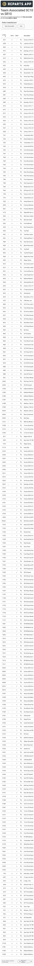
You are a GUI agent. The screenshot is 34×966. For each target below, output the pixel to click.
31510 (4, 499)
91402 (4, 723)
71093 (4, 576)
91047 (4, 693)
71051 (4, 561)
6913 (4, 106)
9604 (4, 256)
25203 (4, 466)
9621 (4, 271)
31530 (4, 510)
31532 (4, 513)
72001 (4, 623)
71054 (4, 565)
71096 (4, 587)
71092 (4, 572)
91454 (4, 770)
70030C (4, 521)
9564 (4, 227)
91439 (4, 763)
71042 (4, 543)
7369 (4, 146)
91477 (4, 792)
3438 (4, 43)
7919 (4, 197)
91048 (4, 697)
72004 (4, 631)
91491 (4, 807)
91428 (4, 745)
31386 (4, 396)
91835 (4, 866)
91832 (4, 855)
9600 (4, 245)
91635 (4, 822)
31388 (4, 403)
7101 (4, 135)
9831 (4, 352)
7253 (4, 142)
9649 (4, 440)
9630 (4, 278)
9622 (4, 275)
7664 (4, 190)
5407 (4, 877)
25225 (4, 480)
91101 (4, 421)
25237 (4, 484)
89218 (4, 410)
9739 (4, 443)
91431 (4, 752)
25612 (4, 488)
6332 (4, 65)
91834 (4, 862)
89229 (4, 414)
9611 (4, 436)
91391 (4, 715)
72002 (4, 627)
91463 (4, 774)
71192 (4, 605)
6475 (4, 84)
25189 (4, 454)
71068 (4, 568)
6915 (4, 109)
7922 (4, 201)
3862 (4, 47)
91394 (4, 719)
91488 (4, 800)
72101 (4, 653)
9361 (4, 219)
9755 (4, 300)
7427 (4, 153)
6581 (4, 899)
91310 (4, 429)
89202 (4, 668)
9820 (4, 326)
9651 (4, 928)
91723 (4, 840)
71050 (4, 557)
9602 (4, 252)
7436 (4, 175)
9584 (4, 241)
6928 (4, 131)
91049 (4, 701)
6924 (4, 120)
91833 (4, 858)
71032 (4, 535)
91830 (4, 847)
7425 (4, 150)
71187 (4, 594)
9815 (4, 308)
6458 (4, 73)
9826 (4, 344)
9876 (4, 355)
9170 (4, 212)
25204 (4, 469)
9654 (4, 939)
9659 (4, 293)
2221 (4, 39)
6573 (4, 888)
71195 (4, 616)
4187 (4, 54)
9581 (4, 238)
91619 (4, 818)
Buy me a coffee (22, 961)
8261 (4, 208)
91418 (4, 730)
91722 (4, 836)
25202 (4, 462)
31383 (4, 954)
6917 (4, 113)
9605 (4, 260)
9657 (4, 289)
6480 (4, 91)
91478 (4, 796)
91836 (4, 870)
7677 (4, 917)
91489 (4, 803)
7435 (4, 172)
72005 (4, 634)
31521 (4, 502)
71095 (4, 583)
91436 (4, 756)
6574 (4, 892)
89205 (4, 679)
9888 (4, 374)
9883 (4, 370)
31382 (4, 950)
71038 (4, 539)
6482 (4, 98)
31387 (4, 399)
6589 (4, 102)
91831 (4, 851)
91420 (4, 737)
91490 (4, 432)
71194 (4, 612)
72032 (4, 649)
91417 (4, 726)
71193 (4, 609)
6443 (4, 69)
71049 (4, 554)
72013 (4, 642)
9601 (4, 249)
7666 (4, 914)
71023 (4, 528)
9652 (4, 932)
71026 (4, 532)
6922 (4, 117)
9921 (4, 377)
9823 (4, 333)
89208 (4, 682)
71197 (4, 620)
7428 (4, 157)
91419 (4, 734)
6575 (4, 895)
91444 (4, 767)
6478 (4, 87)
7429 (4, 161)
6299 (4, 881)
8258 (4, 205)
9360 (4, 216)
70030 (4, 517)
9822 (4, 330)
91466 (4, 781)
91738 (4, 844)
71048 (4, 550)
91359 (4, 708)
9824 (4, 337)
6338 (4, 884)
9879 (4, 363)
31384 (4, 388)
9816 (4, 311)
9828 (4, 348)
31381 (4, 947)
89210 (4, 686)
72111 (4, 664)
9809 (4, 304)
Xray (21, 26)
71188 (4, 598)
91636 (4, 825)
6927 (4, 128)
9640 (4, 282)
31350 (4, 491)
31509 (4, 495)
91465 (4, 778)
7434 (4, 168)
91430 (4, 748)
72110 (4, 660)
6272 (4, 58)
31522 (4, 506)
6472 (4, 80)
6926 (4, 124)
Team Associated (9, 26)
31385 (4, 392)
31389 (4, 407)
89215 (4, 690)
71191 (4, 601)
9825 (4, 341)
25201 (4, 458)
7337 (4, 910)
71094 (4, 579)
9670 (4, 297)
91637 (4, 829)
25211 (4, 473)
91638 (4, 833)
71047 (4, 546)
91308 (4, 425)
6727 (4, 906)
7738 (4, 194)
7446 (4, 179)
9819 (4, 322)
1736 (4, 873)
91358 (4, 704)
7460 (4, 186)
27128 (4, 943)
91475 (4, 789)
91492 (4, 811)
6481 (4, 95)
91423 (4, 741)
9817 (4, 315)
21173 (4, 447)
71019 (4, 524)
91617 (4, 814)
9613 (4, 267)
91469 (4, 785)
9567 (4, 234)
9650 (4, 925)
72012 (4, 638)
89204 (4, 675)
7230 (4, 139)
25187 (4, 451)
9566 (4, 230)
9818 (4, 319)
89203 (4, 671)
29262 (4, 381)
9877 (4, 359)
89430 (4, 418)
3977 (4, 50)
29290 (4, 385)
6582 (4, 903)
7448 (4, 183)
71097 (4, 590)
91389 (4, 712)
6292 (4, 62)
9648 (4, 921)
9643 (4, 286)
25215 (4, 477)
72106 (4, 656)
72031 (4, 645)
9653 (4, 936)
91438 (4, 759)
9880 (4, 366)
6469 (4, 76)
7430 (4, 164)
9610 (4, 264)
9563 (4, 223)
